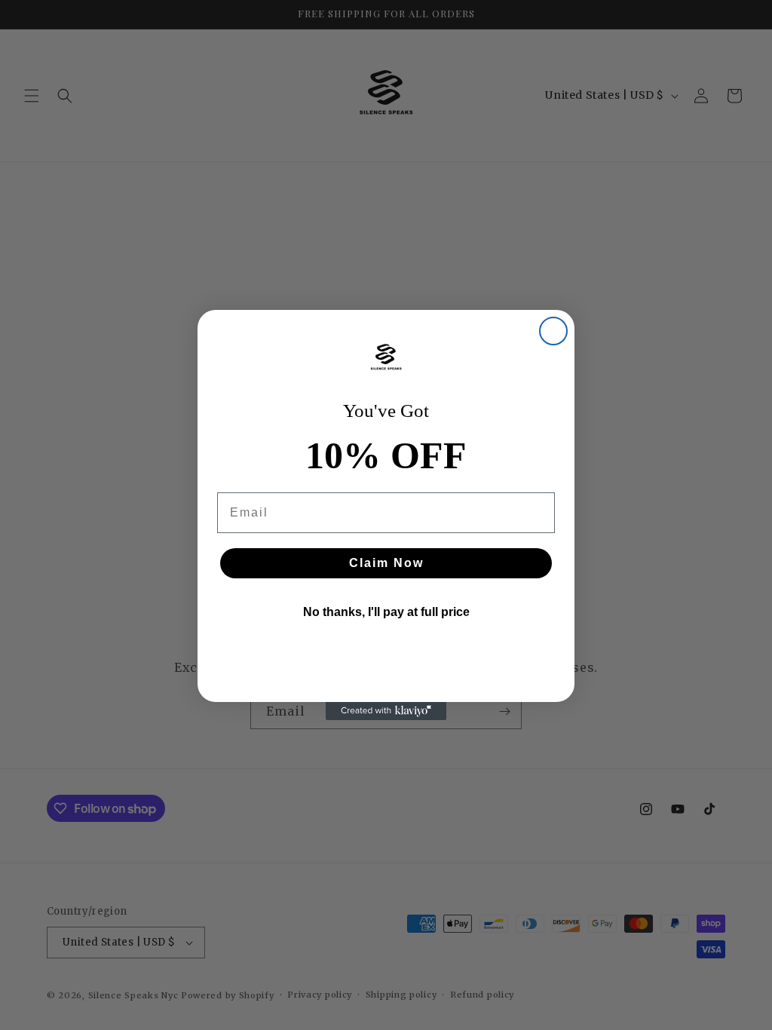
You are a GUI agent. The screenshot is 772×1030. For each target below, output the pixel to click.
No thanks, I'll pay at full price (386, 611)
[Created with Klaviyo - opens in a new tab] (386, 711)
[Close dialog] (553, 331)
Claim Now (386, 562)
